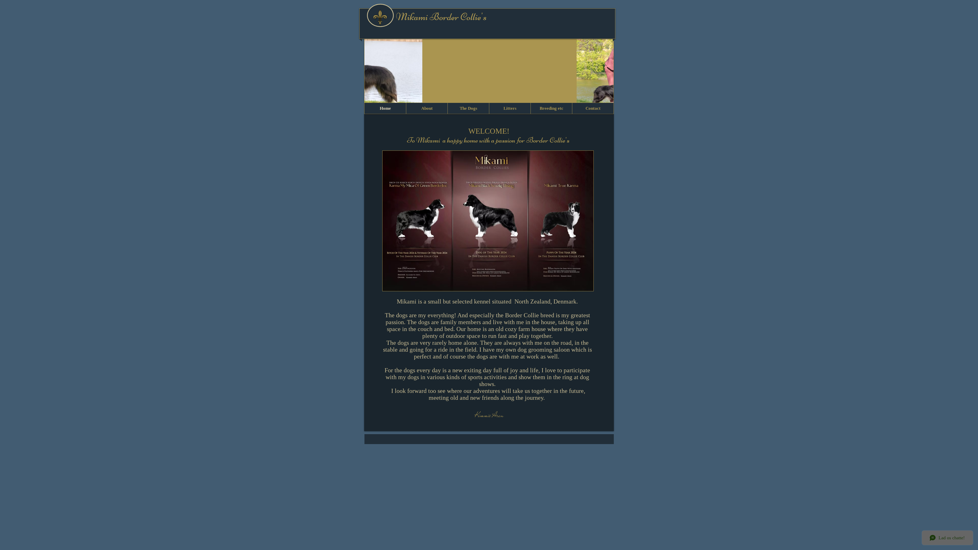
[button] (489, 74)
